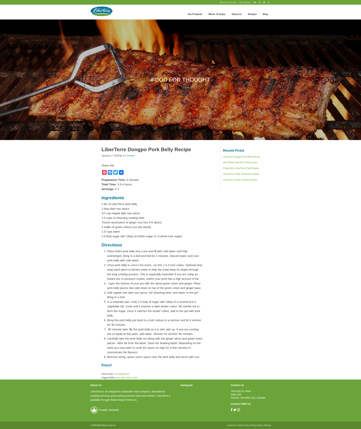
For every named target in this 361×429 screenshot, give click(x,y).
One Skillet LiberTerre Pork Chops (240, 162)
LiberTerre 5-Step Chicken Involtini (240, 180)
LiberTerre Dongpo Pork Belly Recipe (241, 157)
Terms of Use (243, 425)
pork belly (125, 377)
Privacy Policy (256, 425)
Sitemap (267, 425)
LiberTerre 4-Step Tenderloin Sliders (241, 174)
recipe (134, 377)
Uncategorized (122, 374)
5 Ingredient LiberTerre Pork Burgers (241, 168)
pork (117, 377)
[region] (180, 80)
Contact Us (231, 425)
